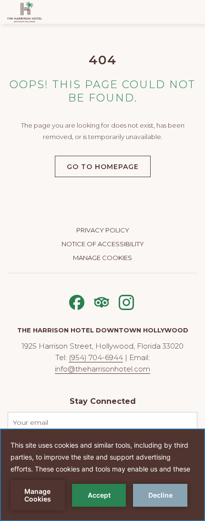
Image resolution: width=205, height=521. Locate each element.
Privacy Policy (102, 230)
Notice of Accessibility (103, 244)
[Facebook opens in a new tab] (76, 301)
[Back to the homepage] (24, 12)
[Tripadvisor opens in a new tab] (101, 301)
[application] (102, 475)
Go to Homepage (103, 166)
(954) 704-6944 (96, 357)
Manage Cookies (102, 257)
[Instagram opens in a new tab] (126, 301)
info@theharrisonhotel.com (102, 368)
